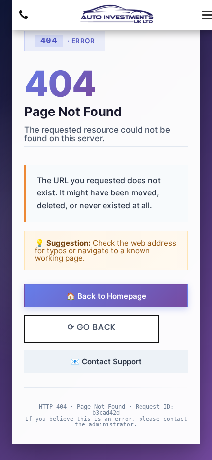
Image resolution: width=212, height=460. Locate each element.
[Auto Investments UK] (117, 15)
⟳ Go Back (91, 327)
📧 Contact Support (106, 361)
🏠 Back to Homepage (106, 296)
